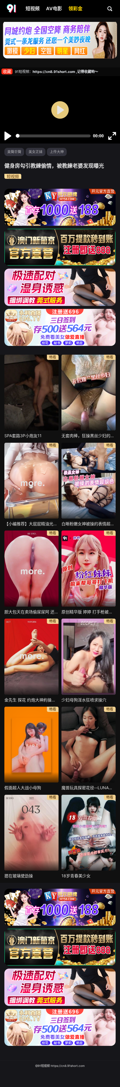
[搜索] (110, 8)
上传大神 (57, 152)
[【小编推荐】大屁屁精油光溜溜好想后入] (31, 481)
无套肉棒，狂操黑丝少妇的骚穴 (88, 435)
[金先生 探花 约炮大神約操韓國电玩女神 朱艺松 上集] (31, 656)
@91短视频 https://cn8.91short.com (60, 1065)
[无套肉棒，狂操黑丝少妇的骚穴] (88, 392)
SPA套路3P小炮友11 (23, 435)
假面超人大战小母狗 (22, 787)
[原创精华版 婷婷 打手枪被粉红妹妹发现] (88, 568)
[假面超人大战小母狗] (31, 745)
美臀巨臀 (14, 152)
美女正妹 (36, 152)
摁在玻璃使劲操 (18, 875)
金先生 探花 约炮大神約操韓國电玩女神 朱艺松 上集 (31, 699)
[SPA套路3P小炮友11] (31, 392)
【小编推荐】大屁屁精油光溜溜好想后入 (31, 523)
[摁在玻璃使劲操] (31, 833)
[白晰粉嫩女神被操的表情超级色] (88, 481)
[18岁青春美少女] (88, 833)
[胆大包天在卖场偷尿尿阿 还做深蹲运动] (31, 568)
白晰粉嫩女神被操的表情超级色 (88, 523)
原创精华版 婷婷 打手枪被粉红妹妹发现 (88, 611)
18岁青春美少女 (76, 875)
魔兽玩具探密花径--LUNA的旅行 (88, 787)
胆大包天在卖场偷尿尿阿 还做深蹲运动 (31, 611)
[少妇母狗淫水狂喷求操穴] (88, 656)
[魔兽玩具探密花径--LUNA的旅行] (88, 745)
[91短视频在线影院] (11, 8)
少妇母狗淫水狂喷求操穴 (83, 699)
